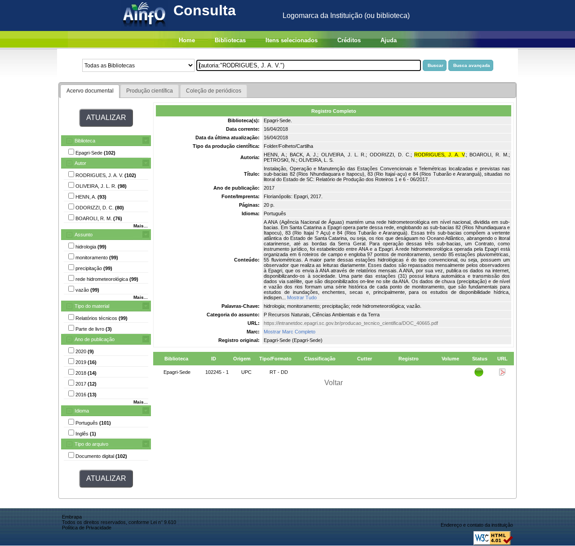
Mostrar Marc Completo (289, 331)
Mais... (140, 225)
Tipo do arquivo (91, 444)
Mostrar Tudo (302, 297)
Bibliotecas (230, 40)
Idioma (82, 410)
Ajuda (388, 40)
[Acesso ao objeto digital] (502, 374)
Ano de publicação (95, 339)
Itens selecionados (291, 40)
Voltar (333, 382)
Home (187, 40)
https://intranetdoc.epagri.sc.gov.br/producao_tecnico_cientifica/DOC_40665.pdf (351, 323)
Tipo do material (92, 306)
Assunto (84, 234)
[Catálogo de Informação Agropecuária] (144, 28)
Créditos (349, 40)
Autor (80, 163)
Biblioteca (85, 140)
